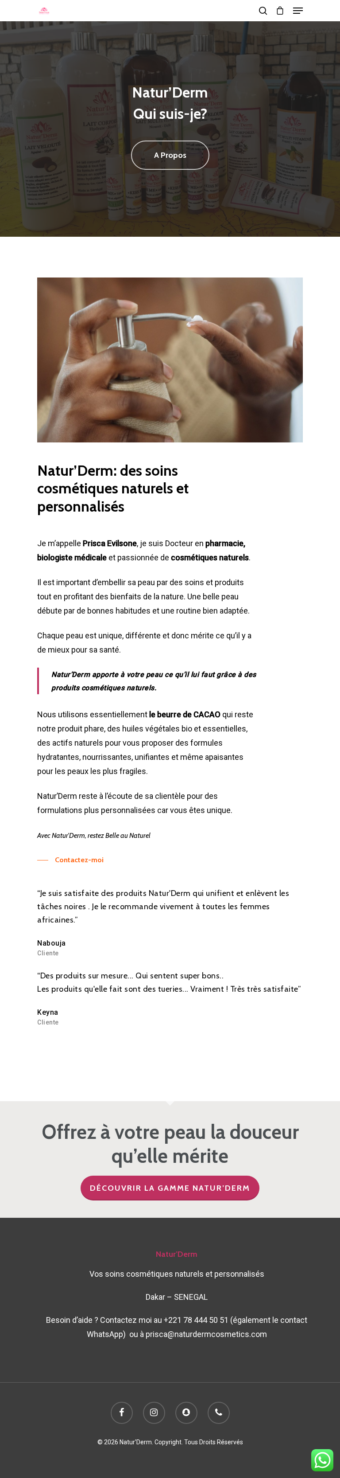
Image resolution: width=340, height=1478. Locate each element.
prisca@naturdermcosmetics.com (206, 1334)
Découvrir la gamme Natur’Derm (170, 1188)
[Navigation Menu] (298, 10)
